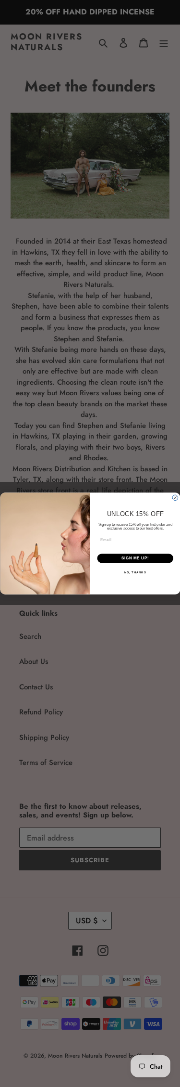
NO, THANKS (135, 572)
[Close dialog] (175, 498)
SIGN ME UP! (135, 558)
